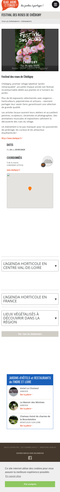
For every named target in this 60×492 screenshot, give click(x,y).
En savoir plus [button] (13, 476)
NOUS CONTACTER (11, 447)
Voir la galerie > (26, 394)
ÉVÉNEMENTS (26, 21)
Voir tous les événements (30, 334)
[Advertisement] (30, 230)
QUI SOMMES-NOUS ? (29, 447)
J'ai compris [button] (30, 484)
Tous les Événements (11, 21)
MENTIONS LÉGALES (48, 447)
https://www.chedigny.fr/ (12, 138)
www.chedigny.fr (13, 169)
